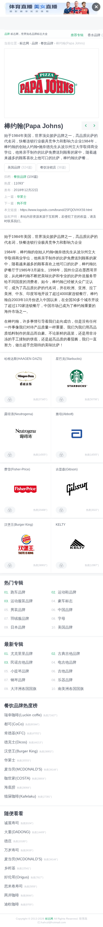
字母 (61, 618)
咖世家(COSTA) (17, 778)
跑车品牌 (18, 592)
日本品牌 (18, 627)
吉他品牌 (65, 671)
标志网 (24, 43)
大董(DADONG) (17, 832)
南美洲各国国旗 (71, 688)
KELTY (60, 524)
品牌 (35, 43)
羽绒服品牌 (20, 618)
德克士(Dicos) (15, 742)
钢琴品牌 (18, 680)
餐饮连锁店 (53, 167)
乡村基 (9, 868)
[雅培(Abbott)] (77, 433)
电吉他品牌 (67, 662)
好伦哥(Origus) (16, 877)
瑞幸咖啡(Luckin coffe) (23, 715)
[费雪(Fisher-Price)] (26, 489)
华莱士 (21, 197)
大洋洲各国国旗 (23, 688)
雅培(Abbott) (64, 414)
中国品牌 (65, 610)
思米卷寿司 (13, 886)
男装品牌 (18, 610)
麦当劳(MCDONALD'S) (23, 769)
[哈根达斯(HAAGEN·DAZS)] (26, 378)
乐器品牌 (65, 680)
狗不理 (21, 203)
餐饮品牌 (47, 43)
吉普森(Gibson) (67, 469)
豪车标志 (65, 601)
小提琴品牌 (20, 671)
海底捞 (9, 787)
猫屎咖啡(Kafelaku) (20, 796)
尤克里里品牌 (22, 653)
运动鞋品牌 (67, 592)
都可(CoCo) (14, 724)
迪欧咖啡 (11, 904)
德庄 (8, 841)
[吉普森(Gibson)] (77, 489)
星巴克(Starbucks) (69, 359)
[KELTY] (77, 544)
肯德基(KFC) (14, 733)
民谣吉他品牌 (22, 662)
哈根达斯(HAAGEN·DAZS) (23, 359)
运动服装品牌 (22, 601)
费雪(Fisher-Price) (17, 469)
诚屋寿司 (11, 823)
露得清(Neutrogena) (18, 414)
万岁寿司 (11, 850)
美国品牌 (20, 167)
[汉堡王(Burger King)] (26, 544)
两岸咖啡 (11, 895)
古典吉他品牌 (69, 653)
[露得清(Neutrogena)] (26, 433)
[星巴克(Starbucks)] (77, 378)
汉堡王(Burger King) (18, 524)
